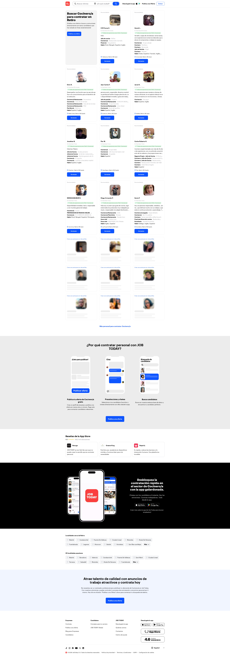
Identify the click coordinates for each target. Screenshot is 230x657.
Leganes (86, 544)
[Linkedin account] (83, 648)
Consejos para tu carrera (99, 624)
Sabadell (83, 562)
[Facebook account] (73, 648)
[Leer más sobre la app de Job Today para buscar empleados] (147, 511)
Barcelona (83, 557)
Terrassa (72, 562)
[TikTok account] (66, 648)
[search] (116, 3)
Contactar (107, 61)
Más (145, 544)
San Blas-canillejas (135, 544)
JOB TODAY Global (97, 627)
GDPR (135, 652)
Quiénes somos (121, 627)
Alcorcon (98, 544)
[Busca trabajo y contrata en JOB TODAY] (67, 4)
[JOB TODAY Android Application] (153, 505)
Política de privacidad (108, 652)
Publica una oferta (74, 34)
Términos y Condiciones (124, 652)
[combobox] (84, 3)
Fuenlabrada (73, 544)
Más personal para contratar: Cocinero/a (115, 326)
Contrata (68, 624)
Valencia (95, 557)
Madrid (71, 540)
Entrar (160, 3)
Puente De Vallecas (100, 540)
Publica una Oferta (148, 3)
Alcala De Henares (145, 540)
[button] (115, 37)
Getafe (108, 544)
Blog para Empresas (72, 631)
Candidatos (69, 635)
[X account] (80, 648)
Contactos (119, 631)
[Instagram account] (69, 648)
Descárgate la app (122, 624)
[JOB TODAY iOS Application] (140, 505)
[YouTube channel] (76, 648)
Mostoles (130, 540)
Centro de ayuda (121, 635)
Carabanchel (84, 540)
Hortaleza (120, 544)
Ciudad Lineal (116, 540)
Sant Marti (139, 557)
